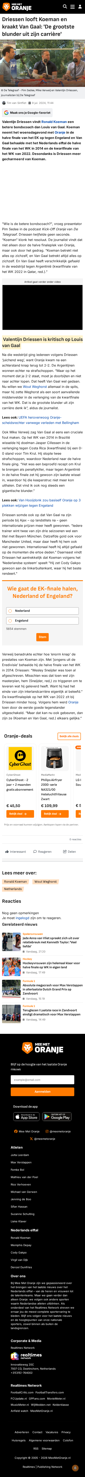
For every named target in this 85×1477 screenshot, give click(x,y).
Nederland (22, 611)
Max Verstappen (21, 1162)
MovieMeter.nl (56, 1398)
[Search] (65, 7)
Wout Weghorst (35, 387)
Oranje (60, 132)
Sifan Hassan (19, 1206)
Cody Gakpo (19, 1252)
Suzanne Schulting (22, 1214)
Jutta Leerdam (20, 1155)
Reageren (45, 852)
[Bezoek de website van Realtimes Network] (26, 1356)
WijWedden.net (41, 1404)
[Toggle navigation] (72, 6)
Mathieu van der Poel (24, 1177)
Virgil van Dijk (19, 1259)
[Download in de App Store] (26, 1116)
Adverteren (22, 1432)
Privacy (66, 1432)
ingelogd (22, 918)
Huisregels (19, 1440)
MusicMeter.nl (20, 1404)
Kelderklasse (61, 1404)
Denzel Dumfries (21, 1267)
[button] (80, 6)
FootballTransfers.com (49, 1392)
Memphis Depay (21, 1245)
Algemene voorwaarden (44, 1440)
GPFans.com (37, 1398)
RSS (35, 1448)
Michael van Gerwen (24, 1191)
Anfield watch (19, 1410)
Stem (42, 637)
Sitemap (47, 1448)
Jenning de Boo (21, 1199)
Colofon (68, 1440)
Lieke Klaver (18, 1221)
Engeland (21, 621)
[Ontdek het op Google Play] (57, 1116)
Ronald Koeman (54, 122)
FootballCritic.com (22, 1392)
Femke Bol (17, 1169)
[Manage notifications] (75, 1468)
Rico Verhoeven (21, 1184)
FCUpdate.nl (19, 1398)
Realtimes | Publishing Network (42, 1466)
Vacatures (52, 1432)
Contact (37, 1432)
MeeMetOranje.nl (41, 1410)
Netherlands (13, 889)
